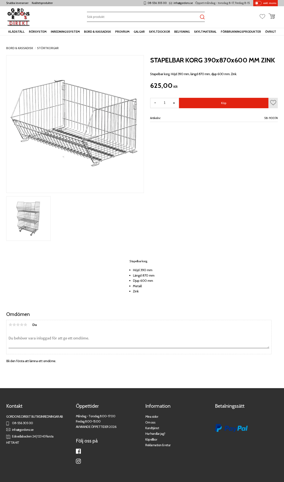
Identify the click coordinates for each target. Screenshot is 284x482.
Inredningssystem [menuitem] (65, 32)
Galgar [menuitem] (139, 32)
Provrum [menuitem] (122, 32)
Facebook (78, 451)
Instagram (78, 461)
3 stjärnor (18, 325)
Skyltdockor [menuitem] (159, 32)
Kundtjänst (152, 428)
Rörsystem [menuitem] (38, 32)
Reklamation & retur (158, 445)
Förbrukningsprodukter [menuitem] (241, 32)
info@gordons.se (183, 3)
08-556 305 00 (157, 3)
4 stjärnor (21, 325)
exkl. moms (269, 3)
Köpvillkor (151, 439)
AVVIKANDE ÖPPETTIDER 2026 (96, 427)
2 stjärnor (14, 325)
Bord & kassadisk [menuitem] (97, 32)
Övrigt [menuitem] (270, 32)
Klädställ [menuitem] (16, 32)
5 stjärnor (25, 325)
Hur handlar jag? (155, 434)
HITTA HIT (12, 443)
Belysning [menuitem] (182, 32)
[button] (264, 17)
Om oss (150, 422)
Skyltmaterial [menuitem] (205, 32)
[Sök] (202, 17)
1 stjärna (10, 325)
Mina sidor (151, 417)
